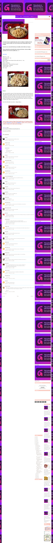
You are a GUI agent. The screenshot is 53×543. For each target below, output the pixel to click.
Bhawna (6, 165)
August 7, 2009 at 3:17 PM (9, 184)
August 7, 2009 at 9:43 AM (9, 140)
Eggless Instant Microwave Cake (49, 408)
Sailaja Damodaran (7, 160)
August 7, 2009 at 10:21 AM (9, 173)
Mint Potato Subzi (49, 429)
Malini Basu (6, 252)
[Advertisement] (39, 419)
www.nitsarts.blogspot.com (40, 56)
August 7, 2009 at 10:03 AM (9, 168)
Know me (7, 16)
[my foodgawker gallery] (47, 534)
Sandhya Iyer (6, 142)
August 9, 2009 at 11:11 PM (9, 267)
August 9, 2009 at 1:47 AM (9, 229)
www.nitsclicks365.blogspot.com (41, 51)
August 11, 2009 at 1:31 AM (9, 273)
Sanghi (6, 186)
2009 (36, 444)
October (37, 447)
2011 (36, 442)
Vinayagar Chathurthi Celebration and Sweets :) (39, 455)
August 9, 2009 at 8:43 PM (9, 255)
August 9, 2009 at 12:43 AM (9, 223)
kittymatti (6, 197)
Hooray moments (26, 16)
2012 (36, 441)
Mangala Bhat (7, 275)
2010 (36, 443)
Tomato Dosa (37, 451)
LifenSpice (6, 226)
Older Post (32, 296)
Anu (5, 181)
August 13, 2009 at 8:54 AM (9, 283)
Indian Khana (6, 247)
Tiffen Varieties (9, 131)
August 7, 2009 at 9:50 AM (9, 152)
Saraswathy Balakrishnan (8, 176)
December (37, 445)
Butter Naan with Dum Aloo (49, 501)
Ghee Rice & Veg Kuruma (39, 461)
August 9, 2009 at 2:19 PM (9, 239)
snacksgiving (6, 219)
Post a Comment (5, 293)
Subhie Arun (6, 270)
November (37, 446)
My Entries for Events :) (39, 452)
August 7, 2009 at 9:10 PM (9, 205)
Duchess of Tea (7, 286)
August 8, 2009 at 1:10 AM (9, 210)
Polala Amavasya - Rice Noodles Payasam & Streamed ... (39, 459)
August (37, 449)
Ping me (32, 16)
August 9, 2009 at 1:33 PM (9, 234)
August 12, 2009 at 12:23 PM (10, 278)
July (36, 473)
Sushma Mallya (7, 202)
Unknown (6, 242)
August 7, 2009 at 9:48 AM (9, 145)
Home (3, 16)
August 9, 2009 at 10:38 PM (9, 260)
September (37, 448)
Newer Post (3, 296)
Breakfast (6, 131)
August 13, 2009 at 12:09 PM (10, 291)
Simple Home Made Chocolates (49, 419)
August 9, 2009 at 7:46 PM (9, 250)
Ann (5, 137)
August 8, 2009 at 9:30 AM (9, 216)
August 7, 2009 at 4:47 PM (9, 189)
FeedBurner (44, 388)
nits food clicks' (49, 529)
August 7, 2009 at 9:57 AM (9, 163)
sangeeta (6, 263)
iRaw (5, 213)
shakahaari (19, 122)
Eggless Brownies (49, 489)
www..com (48, 526)
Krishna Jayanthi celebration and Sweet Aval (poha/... (39, 464)
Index (21, 16)
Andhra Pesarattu (38, 472)
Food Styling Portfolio (15, 16)
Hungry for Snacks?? (38, 462)
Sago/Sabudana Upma (38, 450)
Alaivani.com (9, 122)
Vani (5, 155)
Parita (6, 231)
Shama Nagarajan (7, 207)
